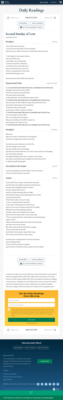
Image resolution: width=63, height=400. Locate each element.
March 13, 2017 (48, 17)
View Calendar (37, 23)
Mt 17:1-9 (55, 178)
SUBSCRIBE (31, 319)
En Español (23, 23)
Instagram (53, 384)
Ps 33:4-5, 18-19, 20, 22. (51, 83)
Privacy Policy (48, 397)
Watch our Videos (43, 347)
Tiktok (57, 384)
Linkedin (49, 384)
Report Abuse (44, 2)
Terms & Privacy (33, 323)
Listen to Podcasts (30, 347)
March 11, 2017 (15, 17)
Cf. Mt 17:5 (54, 166)
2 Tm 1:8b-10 (54, 129)
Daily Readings (18, 347)
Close (31, 392)
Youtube (46, 384)
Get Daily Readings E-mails (32, 27)
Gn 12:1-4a (54, 41)
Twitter (38, 384)
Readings (54, 2)
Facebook (42, 384)
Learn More (45, 361)
